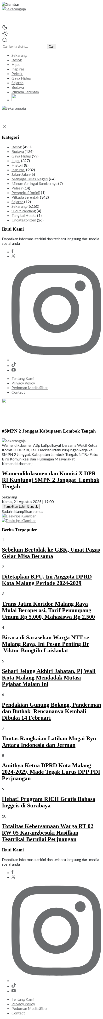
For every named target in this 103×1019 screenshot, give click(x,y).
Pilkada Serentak (25, 197)
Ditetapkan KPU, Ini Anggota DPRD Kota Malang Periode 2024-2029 (47, 579)
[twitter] (13, 256)
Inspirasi (18, 169)
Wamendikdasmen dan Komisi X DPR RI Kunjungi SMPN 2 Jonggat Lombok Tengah (50, 480)
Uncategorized (23, 220)
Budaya (17, 151)
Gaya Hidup (21, 156)
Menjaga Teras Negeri (29, 178)
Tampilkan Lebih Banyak (21, 506)
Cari (51, 46)
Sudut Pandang (23, 210)
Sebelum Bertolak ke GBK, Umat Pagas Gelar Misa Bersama (51, 553)
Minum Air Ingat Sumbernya (34, 183)
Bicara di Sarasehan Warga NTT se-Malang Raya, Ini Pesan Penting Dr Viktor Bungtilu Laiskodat (46, 644)
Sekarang (19, 206)
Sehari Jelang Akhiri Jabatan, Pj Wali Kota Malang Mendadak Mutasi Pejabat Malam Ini (49, 677)
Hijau (15, 160)
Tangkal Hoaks (23, 215)
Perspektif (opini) (25, 192)
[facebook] (12, 251)
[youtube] (13, 370)
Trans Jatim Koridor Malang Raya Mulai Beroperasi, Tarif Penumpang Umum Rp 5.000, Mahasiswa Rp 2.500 (48, 610)
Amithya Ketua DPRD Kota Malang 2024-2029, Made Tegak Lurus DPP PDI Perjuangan (51, 771)
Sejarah (17, 201)
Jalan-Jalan (20, 174)
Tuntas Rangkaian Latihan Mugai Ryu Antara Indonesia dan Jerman (49, 741)
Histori (17, 165)
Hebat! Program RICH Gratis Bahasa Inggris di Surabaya (48, 802)
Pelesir (17, 188)
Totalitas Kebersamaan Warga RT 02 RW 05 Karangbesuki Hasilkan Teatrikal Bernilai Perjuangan (47, 832)
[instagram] (56, 359)
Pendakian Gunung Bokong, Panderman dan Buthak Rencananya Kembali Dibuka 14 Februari (51, 711)
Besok (16, 147)
